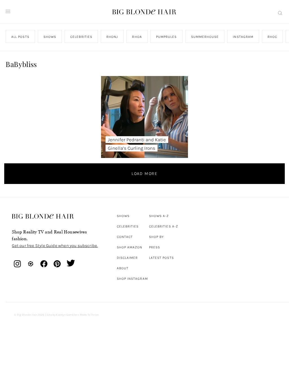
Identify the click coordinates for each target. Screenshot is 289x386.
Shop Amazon (130, 247)
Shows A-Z (159, 216)
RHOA (137, 37)
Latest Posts (161, 258)
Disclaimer (127, 258)
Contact (125, 237)
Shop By (156, 237)
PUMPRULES (166, 37)
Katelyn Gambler (66, 314)
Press (154, 247)
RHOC (272, 37)
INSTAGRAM (243, 37)
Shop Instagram (132, 279)
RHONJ (112, 37)
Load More (144, 173)
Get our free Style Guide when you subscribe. (55, 245)
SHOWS (49, 37)
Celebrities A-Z (163, 226)
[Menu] (8, 11)
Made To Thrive (89, 314)
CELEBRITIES (82, 37)
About (122, 268)
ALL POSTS (20, 37)
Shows (123, 216)
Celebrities (128, 226)
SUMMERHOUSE (205, 37)
